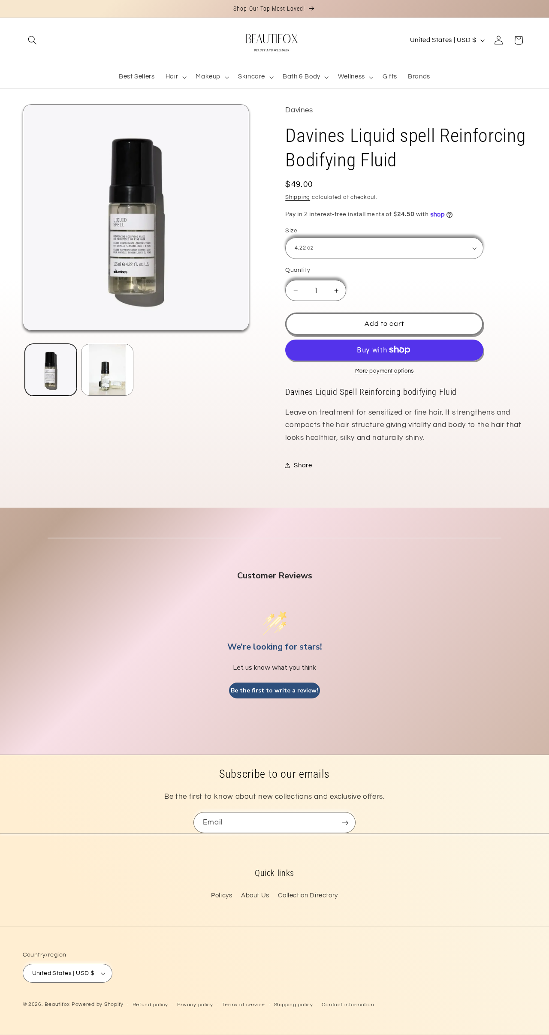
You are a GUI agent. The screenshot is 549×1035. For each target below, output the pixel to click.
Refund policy (151, 1004)
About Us (255, 895)
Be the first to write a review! (274, 690)
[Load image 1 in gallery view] (51, 370)
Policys (221, 895)
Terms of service (243, 1004)
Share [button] (303, 465)
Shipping (297, 197)
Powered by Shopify (98, 1004)
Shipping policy (293, 1004)
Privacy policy (195, 1004)
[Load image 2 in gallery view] (107, 370)
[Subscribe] (345, 822)
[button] (32, 40)
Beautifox (57, 1004)
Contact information (348, 1004)
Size (291, 231)
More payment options (384, 371)
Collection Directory (308, 895)
